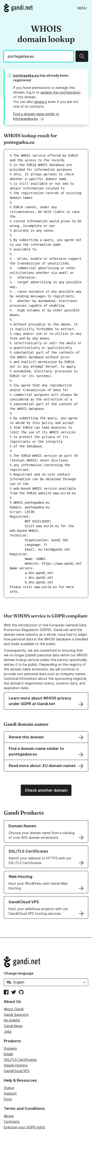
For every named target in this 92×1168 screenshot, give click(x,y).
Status (9, 1088)
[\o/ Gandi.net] (46, 961)
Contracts (12, 1121)
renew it (40, 102)
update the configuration (60, 92)
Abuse (9, 1116)
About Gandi (14, 1009)
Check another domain (46, 790)
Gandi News (13, 1026)
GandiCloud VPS (16, 1071)
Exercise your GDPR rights (24, 1127)
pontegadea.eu (26, 75)
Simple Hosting (15, 1065)
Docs (8, 1099)
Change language (18, 973)
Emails (8, 1054)
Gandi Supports (16, 1015)
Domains (10, 1048)
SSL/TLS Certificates (20, 1060)
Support (10, 1093)
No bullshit (12, 1020)
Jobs (8, 1031)
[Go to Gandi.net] (18, 8)
